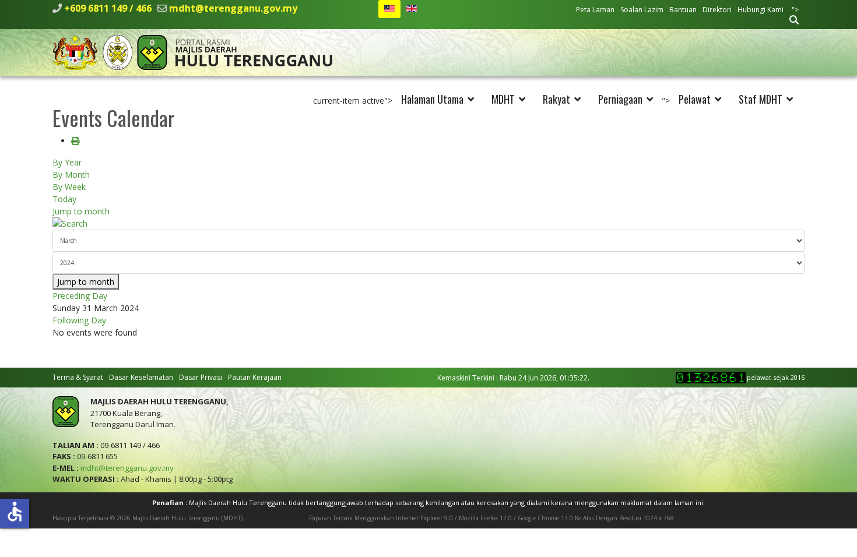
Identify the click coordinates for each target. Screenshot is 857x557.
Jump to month (81, 211)
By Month (71, 174)
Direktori (717, 10)
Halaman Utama (432, 99)
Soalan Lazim (641, 10)
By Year (67, 162)
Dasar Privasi (200, 377)
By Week (69, 186)
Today (64, 199)
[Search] (428, 223)
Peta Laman (595, 10)
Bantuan (683, 10)
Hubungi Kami (760, 10)
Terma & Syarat (77, 377)
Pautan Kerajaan (255, 377)
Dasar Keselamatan (141, 377)
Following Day (79, 320)
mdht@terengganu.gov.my (233, 8)
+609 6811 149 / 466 (108, 8)
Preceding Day (79, 295)
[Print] (75, 140)
